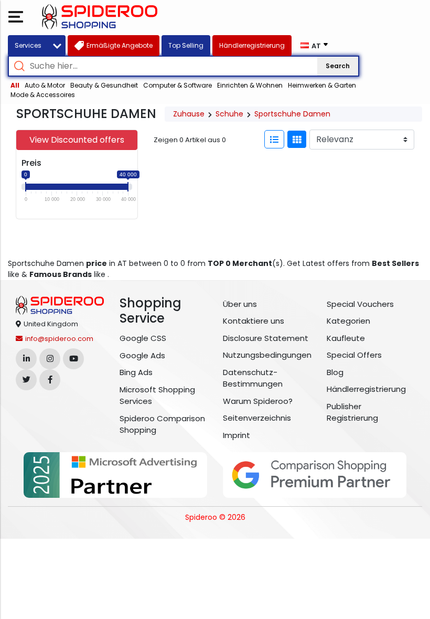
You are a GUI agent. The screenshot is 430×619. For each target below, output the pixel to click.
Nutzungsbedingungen (267, 354)
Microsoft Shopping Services (157, 395)
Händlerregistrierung (366, 388)
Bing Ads (136, 372)
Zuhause (189, 114)
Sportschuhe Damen (292, 114)
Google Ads (142, 355)
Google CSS (143, 338)
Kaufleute (346, 338)
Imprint (236, 435)
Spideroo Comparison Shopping (162, 424)
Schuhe (229, 114)
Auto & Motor (45, 85)
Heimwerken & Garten (322, 85)
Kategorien (348, 320)
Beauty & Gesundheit (104, 85)
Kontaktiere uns (253, 320)
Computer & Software (177, 85)
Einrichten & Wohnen (250, 85)
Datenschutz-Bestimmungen (253, 378)
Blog (335, 372)
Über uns (240, 304)
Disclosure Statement (265, 338)
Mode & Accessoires (42, 94)
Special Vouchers (360, 304)
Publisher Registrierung (352, 412)
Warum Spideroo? (258, 401)
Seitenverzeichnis (257, 417)
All (14, 85)
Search (338, 65)
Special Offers (354, 354)
